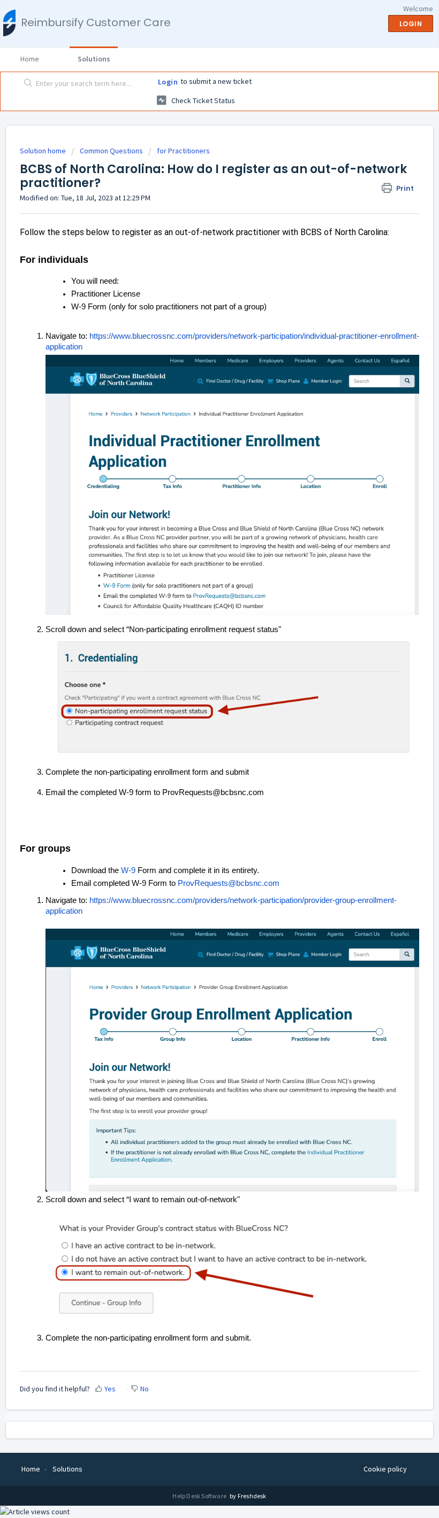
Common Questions (111, 150)
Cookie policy (385, 1469)
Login (168, 82)
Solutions (94, 59)
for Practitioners (183, 150)
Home (29, 59)
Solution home (43, 150)
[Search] (26, 84)
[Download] (199, 770)
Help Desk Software (200, 1496)
